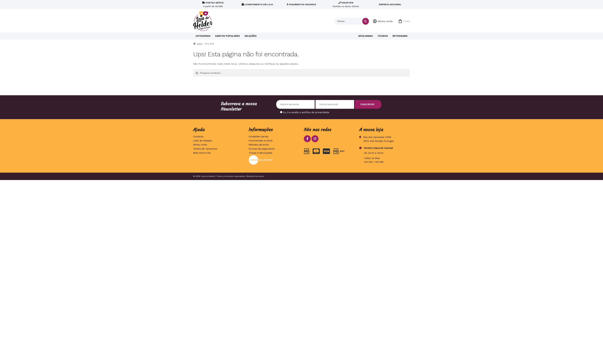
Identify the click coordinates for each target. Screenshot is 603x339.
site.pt (261, 176)
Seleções (250, 36)
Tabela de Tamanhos (205, 148)
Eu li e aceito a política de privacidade (306, 112)
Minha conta (385, 21)
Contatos (198, 136)
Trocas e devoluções (260, 152)
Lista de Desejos (202, 140)
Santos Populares (227, 36)
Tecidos (383, 36)
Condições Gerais (258, 136)
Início (199, 43)
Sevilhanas (365, 36)
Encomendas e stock (261, 140)
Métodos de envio (259, 144)
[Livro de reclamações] (274, 160)
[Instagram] (315, 138)
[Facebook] (307, 138)
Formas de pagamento (262, 148)
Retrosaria (400, 36)
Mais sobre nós (202, 152)
